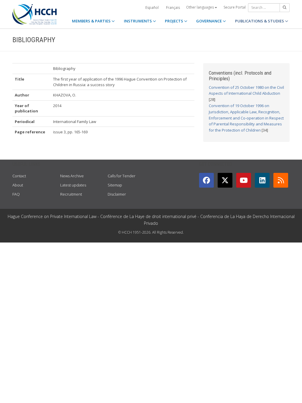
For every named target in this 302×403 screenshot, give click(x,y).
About (17, 185)
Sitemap (115, 185)
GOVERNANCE (209, 21)
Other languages (200, 7)
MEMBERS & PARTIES (91, 21)
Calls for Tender (121, 175)
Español (152, 7)
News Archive (72, 175)
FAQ (16, 194)
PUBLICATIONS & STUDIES (260, 21)
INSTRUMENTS (138, 21)
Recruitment (71, 194)
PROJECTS (174, 21)
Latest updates (73, 185)
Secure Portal (235, 7)
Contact (19, 175)
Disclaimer (117, 194)
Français (173, 7)
